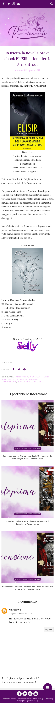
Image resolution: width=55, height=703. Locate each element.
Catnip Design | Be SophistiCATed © (35, 700)
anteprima (22, 377)
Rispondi (48, 629)
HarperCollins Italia (14, 379)
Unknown (15, 609)
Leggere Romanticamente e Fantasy (23, 699)
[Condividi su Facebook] (13, 369)
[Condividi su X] (19, 369)
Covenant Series (40, 377)
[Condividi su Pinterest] (24, 369)
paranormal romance (31, 382)
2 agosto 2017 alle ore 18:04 (20, 613)
